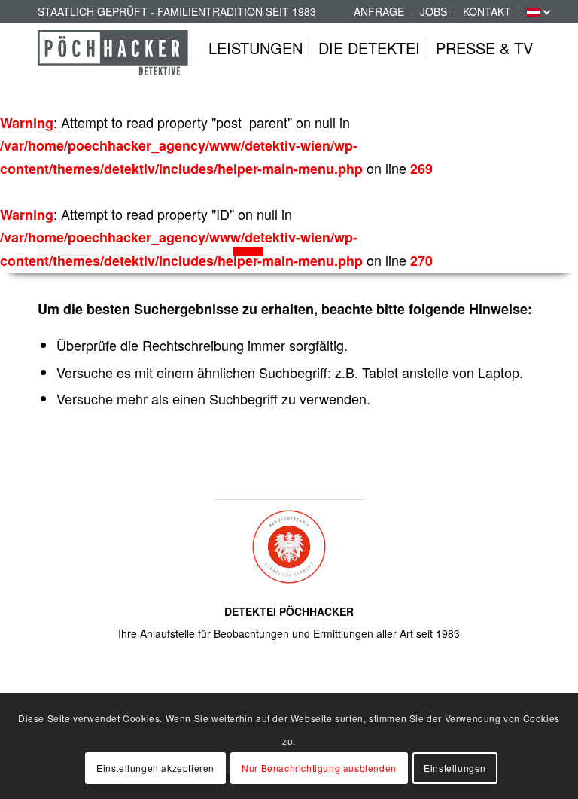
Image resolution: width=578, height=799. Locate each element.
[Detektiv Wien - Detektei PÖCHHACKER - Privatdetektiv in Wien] (113, 63)
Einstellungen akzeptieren (155, 767)
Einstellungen (455, 767)
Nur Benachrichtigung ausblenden (319, 767)
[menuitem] (379, 12)
